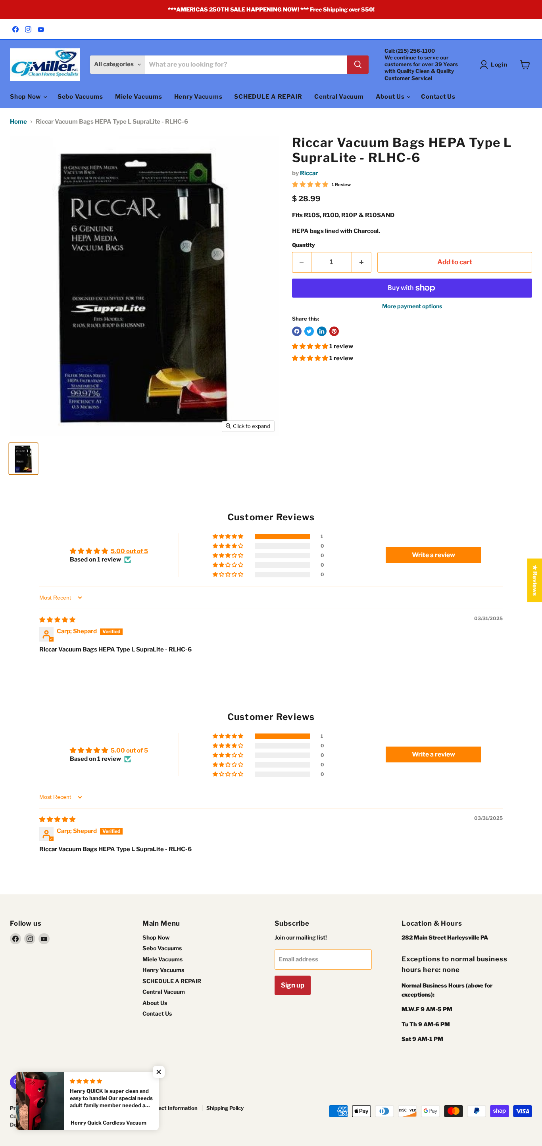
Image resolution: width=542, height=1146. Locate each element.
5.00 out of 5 (129, 551)
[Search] (358, 64)
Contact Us (438, 96)
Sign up (292, 985)
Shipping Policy (225, 1108)
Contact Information (172, 1108)
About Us (391, 96)
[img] (57, 619)
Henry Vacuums (198, 96)
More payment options (412, 306)
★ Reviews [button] (534, 580)
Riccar (309, 173)
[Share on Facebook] (297, 331)
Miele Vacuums (138, 96)
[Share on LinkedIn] (322, 331)
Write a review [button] (433, 555)
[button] (310, 346)
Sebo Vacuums (80, 96)
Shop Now (26, 96)
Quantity (303, 245)
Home (18, 121)
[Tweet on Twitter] (309, 331)
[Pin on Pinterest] (334, 331)
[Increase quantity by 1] (361, 262)
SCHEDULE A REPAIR (268, 96)
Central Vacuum (339, 96)
